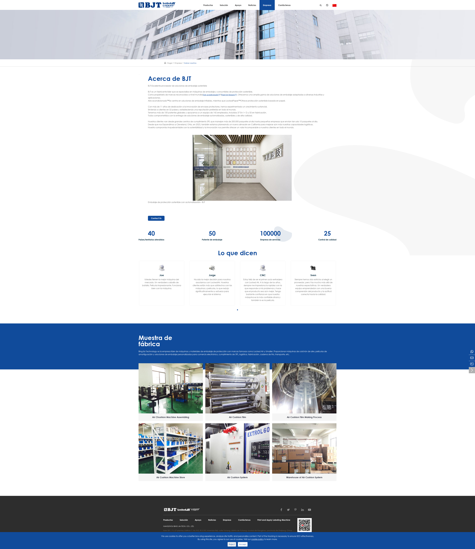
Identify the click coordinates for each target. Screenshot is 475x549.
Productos (208, 5)
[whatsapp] (472, 352)
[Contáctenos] (472, 364)
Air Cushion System (237, 477)
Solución (224, 5)
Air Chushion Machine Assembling (170, 417)
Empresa (267, 5)
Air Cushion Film (237, 417)
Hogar (169, 63)
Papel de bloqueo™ (229, 95)
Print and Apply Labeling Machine (273, 520)
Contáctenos (284, 5)
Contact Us (156, 218)
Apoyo (238, 5)
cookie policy (257, 539)
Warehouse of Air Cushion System (304, 477)
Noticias (252, 5)
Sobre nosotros (190, 63)
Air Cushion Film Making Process (304, 417)
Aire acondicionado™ (211, 95)
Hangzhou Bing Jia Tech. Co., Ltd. (178, 526)
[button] (237, 309)
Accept (242, 544)
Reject (232, 544)
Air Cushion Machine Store (170, 477)
